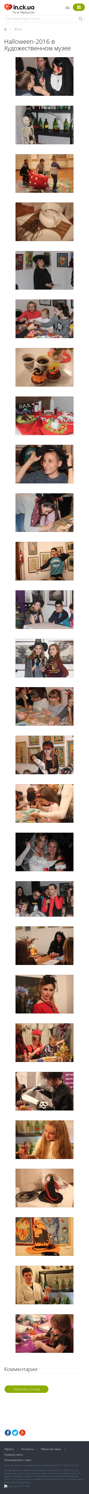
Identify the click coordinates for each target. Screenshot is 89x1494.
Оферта (9, 1449)
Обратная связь (51, 1449)
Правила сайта (13, 1454)
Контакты (27, 1449)
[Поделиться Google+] (22, 1433)
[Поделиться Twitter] (15, 1433)
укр (67, 7)
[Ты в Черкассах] (19, 6)
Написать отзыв (26, 1389)
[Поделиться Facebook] (8, 1433)
